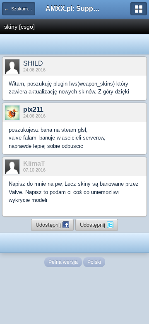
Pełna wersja (63, 262)
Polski (94, 262)
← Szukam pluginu (19, 8)
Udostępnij (49, 224)
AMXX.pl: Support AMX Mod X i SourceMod (74, 8)
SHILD (33, 63)
